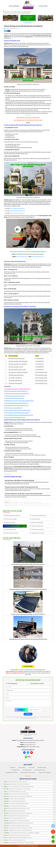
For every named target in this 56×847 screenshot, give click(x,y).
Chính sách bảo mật (26, 770)
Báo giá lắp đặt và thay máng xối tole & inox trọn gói (17, 405)
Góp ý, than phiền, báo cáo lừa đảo (37, 683)
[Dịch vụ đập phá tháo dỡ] (45, 17)
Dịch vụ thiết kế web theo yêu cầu (17, 210)
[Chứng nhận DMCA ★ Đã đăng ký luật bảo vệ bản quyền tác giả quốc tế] (28, 756)
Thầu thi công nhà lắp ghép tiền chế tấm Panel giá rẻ (17, 393)
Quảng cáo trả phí (28, 22)
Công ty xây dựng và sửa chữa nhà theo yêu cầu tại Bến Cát (17, 13)
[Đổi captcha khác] (26, 710)
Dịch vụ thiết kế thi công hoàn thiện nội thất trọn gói (16, 403)
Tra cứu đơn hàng (14, 6)
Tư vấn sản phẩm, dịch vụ (12, 683)
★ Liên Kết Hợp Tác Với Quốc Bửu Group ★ (28, 845)
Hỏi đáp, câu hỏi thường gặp (44, 772)
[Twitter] (28, 752)
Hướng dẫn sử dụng (29, 6)
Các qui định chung (15, 770)
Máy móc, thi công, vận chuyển (25, 11)
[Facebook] (24, 752)
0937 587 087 (18, 238)
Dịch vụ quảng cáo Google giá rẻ (17, 208)
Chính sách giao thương (39, 770)
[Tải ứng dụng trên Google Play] (31, 732)
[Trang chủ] (28, 2)
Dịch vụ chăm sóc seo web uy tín (17, 213)
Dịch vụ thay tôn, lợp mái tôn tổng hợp (13, 407)
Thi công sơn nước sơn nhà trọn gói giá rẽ (14, 398)
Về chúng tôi (12, 767)
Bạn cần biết (28, 764)
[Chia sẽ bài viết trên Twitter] (5, 31)
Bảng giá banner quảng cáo (11, 772)
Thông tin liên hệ (21, 767)
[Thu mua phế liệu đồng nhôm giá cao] (10, 17)
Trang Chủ (6, 11)
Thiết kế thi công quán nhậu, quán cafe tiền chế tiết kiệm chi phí (19, 400)
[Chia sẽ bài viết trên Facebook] (8, 31)
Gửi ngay (28, 714)
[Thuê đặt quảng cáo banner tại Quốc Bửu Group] (28, 17)
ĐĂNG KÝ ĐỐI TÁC (29, 7)
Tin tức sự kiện (43, 6)
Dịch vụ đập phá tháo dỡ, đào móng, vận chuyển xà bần (17, 410)
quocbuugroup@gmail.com (37, 256)
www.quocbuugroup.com (22, 256)
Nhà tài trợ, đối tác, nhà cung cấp (27, 772)
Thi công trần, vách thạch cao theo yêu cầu (15, 395)
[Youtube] (31, 752)
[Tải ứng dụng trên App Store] (24, 732)
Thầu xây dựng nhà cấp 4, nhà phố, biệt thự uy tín (16, 391)
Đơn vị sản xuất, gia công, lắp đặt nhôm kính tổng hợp (17, 412)
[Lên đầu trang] (53, 841)
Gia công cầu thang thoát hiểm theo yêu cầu (15, 417)
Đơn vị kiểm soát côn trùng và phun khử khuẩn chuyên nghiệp (19, 415)
